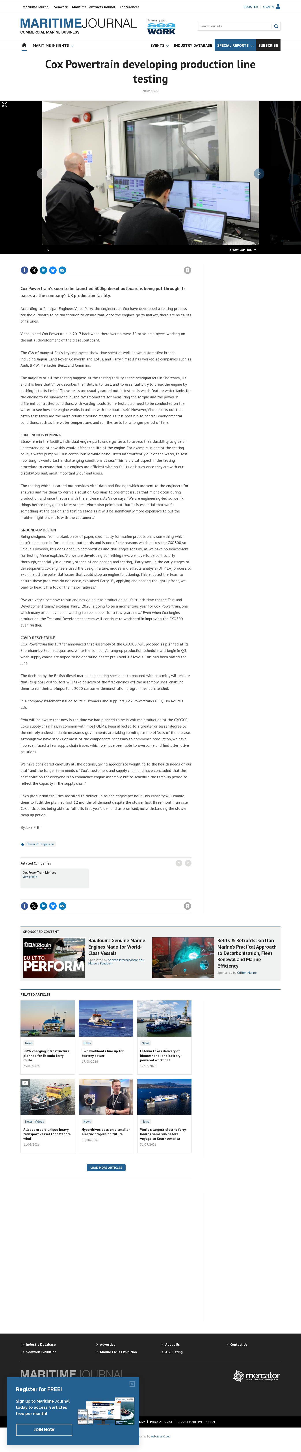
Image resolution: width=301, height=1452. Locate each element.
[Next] (259, 173)
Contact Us (238, 1344)
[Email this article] (62, 270)
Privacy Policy (161, 1422)
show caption (241, 250)
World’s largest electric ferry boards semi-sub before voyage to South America (163, 1134)
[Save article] (187, 270)
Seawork (61, 7)
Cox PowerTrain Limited (39, 872)
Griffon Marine (247, 973)
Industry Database (41, 1344)
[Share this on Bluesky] (53, 270)
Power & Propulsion (40, 844)
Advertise (107, 1344)
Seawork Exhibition (41, 1352)
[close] (191, 261)
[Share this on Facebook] (24, 270)
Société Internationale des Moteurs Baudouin (116, 961)
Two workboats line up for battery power (103, 1053)
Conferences (129, 7)
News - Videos (34, 1122)
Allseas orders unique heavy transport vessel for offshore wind (47, 1134)
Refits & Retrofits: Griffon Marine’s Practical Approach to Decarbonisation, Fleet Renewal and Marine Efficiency (247, 953)
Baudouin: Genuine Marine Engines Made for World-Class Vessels (116, 946)
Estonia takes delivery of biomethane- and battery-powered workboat (161, 1055)
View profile (30, 876)
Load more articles (106, 1168)
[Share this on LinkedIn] (43, 270)
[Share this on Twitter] (34, 270)
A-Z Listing (174, 1352)
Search (276, 26)
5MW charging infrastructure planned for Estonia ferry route (46, 1055)
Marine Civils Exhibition (118, 1352)
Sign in (135, 261)
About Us (172, 1344)
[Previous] (42, 173)
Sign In (268, 7)
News (28, 1043)
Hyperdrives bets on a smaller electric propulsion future (106, 1131)
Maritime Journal (36, 7)
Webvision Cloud (160, 1436)
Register (250, 7)
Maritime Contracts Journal (93, 7)
